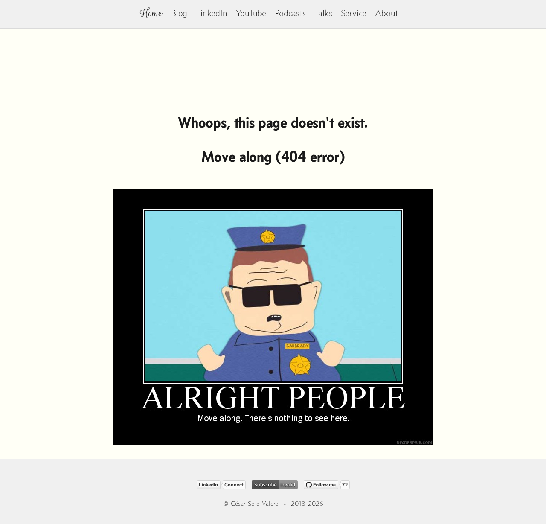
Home (151, 13)
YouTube (251, 13)
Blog (179, 13)
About (386, 13)
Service (354, 13)
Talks (323, 13)
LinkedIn (211, 13)
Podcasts (290, 13)
